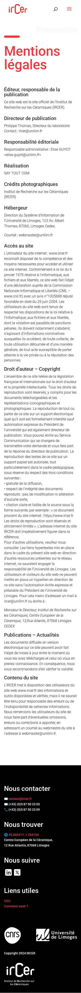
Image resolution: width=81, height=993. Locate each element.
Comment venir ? (16, 906)
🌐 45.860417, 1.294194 (21, 835)
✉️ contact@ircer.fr (18, 799)
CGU (7, 901)
